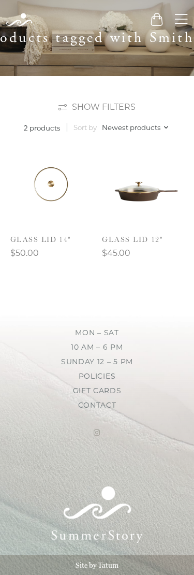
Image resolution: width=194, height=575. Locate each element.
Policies (97, 376)
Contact (97, 405)
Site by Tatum (97, 565)
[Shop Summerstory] (19, 19)
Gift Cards (97, 390)
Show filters (104, 107)
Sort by (85, 127)
